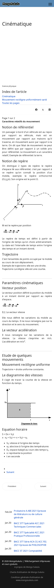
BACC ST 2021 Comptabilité (28, 550)
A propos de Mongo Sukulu (27, 567)
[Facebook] (36, 109)
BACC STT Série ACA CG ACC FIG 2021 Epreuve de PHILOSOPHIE (30, 543)
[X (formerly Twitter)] (43, 109)
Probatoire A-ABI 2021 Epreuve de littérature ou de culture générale (30, 514)
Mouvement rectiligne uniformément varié (24, 99)
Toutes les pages (11, 103)
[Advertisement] (27, 56)
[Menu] (50, 4)
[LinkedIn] (49, 109)
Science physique (9, 86)
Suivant (10, 472)
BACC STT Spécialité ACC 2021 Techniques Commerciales (29, 525)
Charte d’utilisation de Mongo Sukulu (27, 572)
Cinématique (8, 96)
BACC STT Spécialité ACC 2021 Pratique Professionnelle (29, 534)
